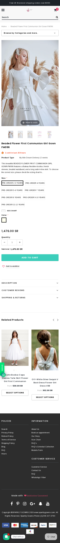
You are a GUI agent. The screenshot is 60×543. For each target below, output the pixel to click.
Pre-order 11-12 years (13, 205)
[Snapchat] (40, 503)
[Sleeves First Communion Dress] (20, 134)
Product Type (7, 158)
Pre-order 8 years (11, 197)
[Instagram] (24, 503)
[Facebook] (11, 503)
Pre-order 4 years (35, 183)
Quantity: (5, 237)
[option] (15, 363)
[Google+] (32, 503)
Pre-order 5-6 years (12, 190)
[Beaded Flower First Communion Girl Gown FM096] (10, 134)
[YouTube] (47, 503)
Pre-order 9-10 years (34, 197)
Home (4, 26)
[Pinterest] (18, 503)
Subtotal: (5, 249)
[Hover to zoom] (30, 83)
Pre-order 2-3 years (12, 183)
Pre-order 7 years (34, 190)
